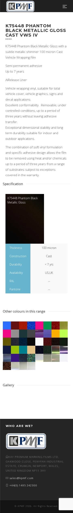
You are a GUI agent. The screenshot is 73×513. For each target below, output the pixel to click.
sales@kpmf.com (22, 478)
